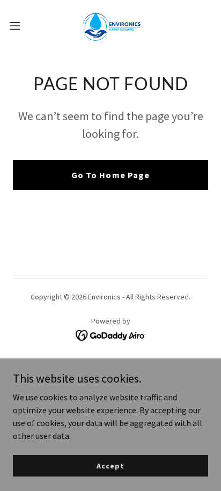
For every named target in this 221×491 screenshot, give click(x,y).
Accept (110, 465)
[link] (110, 25)
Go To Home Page (110, 175)
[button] (20, 25)
